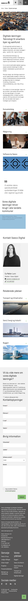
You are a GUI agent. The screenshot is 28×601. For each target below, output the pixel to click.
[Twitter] (15, 584)
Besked (5, 464)
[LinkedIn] (11, 584)
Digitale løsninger (19, 576)
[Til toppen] (24, 597)
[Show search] (20, 2)
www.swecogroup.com (7, 530)
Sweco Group (5, 556)
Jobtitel (5, 449)
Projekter (3, 566)
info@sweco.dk (6, 545)
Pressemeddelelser (6, 569)
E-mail (5, 420)
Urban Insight (5, 563)
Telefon (5, 428)
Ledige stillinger (5, 559)
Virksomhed (6, 442)
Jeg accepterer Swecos (11, 489)
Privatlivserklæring (13, 591)
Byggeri (16, 559)
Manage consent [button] (4, 592)
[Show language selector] (15, 2)
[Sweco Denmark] (5, 2)
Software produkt (7, 457)
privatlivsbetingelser (10, 490)
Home (2, 8)
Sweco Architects (19, 563)
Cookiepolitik (4, 591)
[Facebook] (2, 584)
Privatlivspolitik (14, 589)
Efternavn (5, 413)
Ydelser (6, 8)
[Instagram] (7, 584)
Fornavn (5, 405)
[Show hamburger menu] (25, 2)
